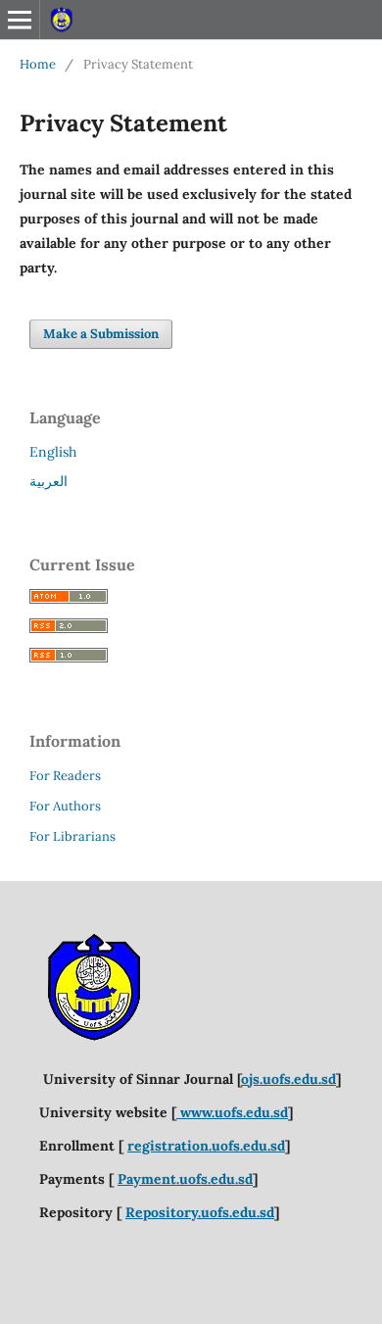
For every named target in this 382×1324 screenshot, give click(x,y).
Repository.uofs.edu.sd (199, 1212)
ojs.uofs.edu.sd (288, 1079)
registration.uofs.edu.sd (206, 1145)
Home (38, 64)
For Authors (65, 806)
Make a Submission (101, 333)
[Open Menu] (19, 19)
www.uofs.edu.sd (232, 1112)
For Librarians (72, 836)
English (52, 452)
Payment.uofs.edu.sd (185, 1179)
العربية (48, 481)
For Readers (65, 775)
